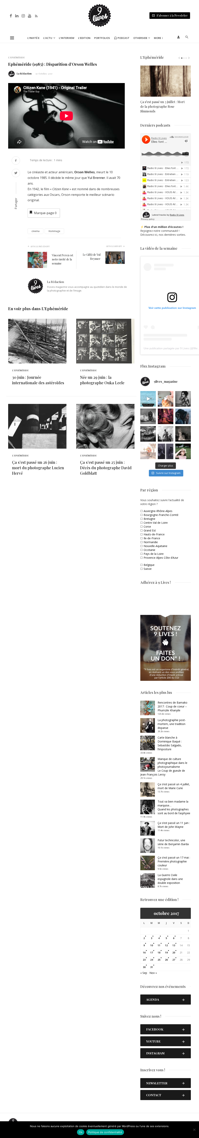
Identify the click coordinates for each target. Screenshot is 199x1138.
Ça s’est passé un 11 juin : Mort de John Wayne (174, 825)
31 (151, 967)
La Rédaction (24, 73)
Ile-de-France (152, 538)
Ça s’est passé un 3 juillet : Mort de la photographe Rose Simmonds (162, 106)
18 (159, 952)
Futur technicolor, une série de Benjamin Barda (173, 842)
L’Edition (84, 38)
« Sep (143, 973)
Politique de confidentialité (105, 1132)
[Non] (194, 1130)
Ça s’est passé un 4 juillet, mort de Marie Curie (174, 786)
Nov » (153, 973)
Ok (80, 1132)
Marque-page (45, 213)
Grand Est (150, 530)
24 (151, 959)
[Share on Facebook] (16, 160)
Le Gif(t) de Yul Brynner (91, 257)
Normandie (151, 542)
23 (144, 959)
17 (151, 952)
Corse (147, 526)
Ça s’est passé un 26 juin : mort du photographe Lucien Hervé (38, 468)
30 (144, 967)
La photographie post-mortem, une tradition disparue (172, 724)
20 (173, 952)
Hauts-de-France (154, 534)
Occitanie (149, 550)
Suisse (148, 569)
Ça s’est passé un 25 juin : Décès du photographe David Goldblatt (106, 468)
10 (151, 945)
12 (166, 945)
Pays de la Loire (154, 554)
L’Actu (47, 38)
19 (166, 952)
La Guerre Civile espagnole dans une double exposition (170, 879)
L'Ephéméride (16, 57)
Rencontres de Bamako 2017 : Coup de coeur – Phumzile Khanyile (172, 706)
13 (173, 945)
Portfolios (102, 38)
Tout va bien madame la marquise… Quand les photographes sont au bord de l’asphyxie (174, 807)
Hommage (54, 231)
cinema (35, 231)
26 (166, 959)
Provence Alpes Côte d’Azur (161, 557)
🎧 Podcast (121, 38)
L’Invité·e (33, 38)
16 (144, 952)
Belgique (149, 565)
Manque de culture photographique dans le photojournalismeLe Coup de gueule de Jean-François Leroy (163, 766)
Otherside (140, 38)
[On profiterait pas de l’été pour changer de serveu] (148, 399)
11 (159, 945)
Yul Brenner (96, 178)
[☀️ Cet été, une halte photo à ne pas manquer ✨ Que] (183, 399)
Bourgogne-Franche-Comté (161, 515)
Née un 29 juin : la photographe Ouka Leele (102, 380)
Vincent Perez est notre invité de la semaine (62, 259)
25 (159, 959)
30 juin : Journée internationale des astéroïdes (38, 380)
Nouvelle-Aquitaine (155, 546)
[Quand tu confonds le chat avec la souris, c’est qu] (165, 399)
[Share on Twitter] (16, 173)
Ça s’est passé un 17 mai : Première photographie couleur (174, 861)
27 (173, 959)
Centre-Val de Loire (156, 522)
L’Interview (66, 38)
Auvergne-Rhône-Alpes (158, 511)
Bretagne (149, 519)
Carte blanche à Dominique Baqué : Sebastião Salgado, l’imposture (170, 743)
